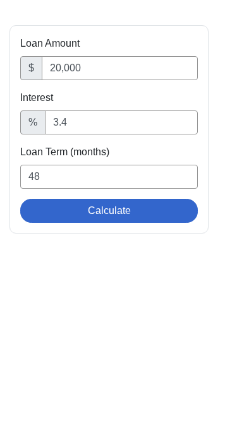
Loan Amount (50, 43)
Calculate (109, 210)
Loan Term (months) (64, 151)
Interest (36, 97)
